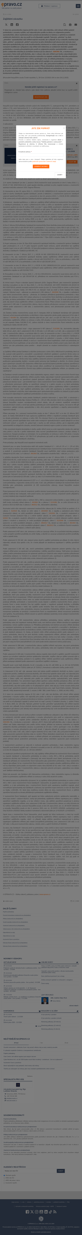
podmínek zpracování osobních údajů (44, 161)
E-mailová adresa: (25, 152)
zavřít (59, 175)
